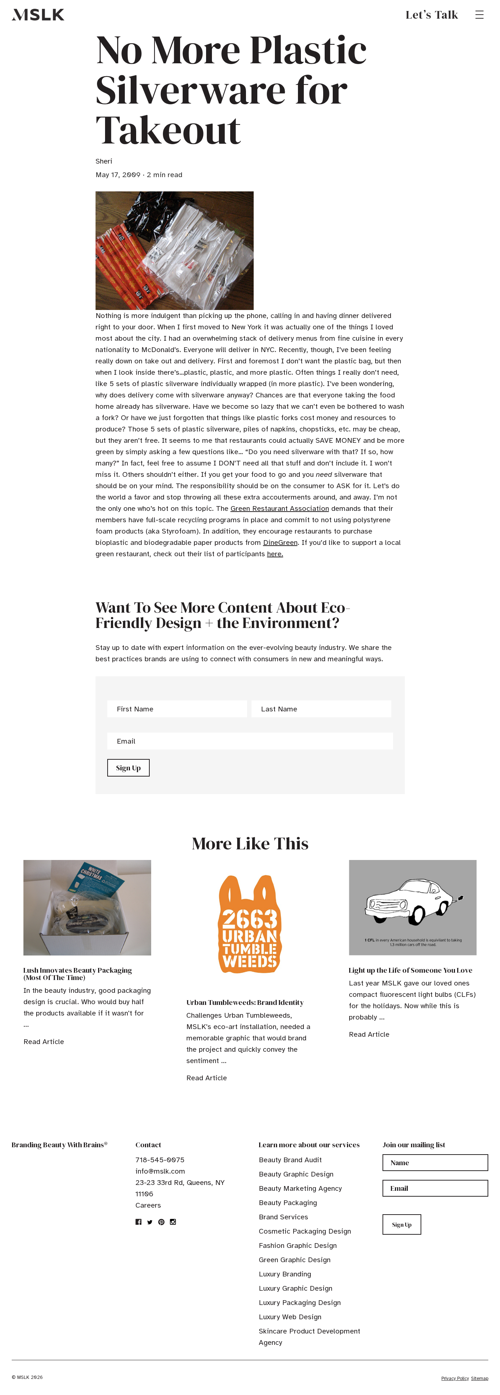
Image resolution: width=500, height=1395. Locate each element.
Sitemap (479, 1378)
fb (138, 1222)
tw (150, 1222)
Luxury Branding (285, 1274)
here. (275, 553)
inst (172, 1222)
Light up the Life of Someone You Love (411, 970)
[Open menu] (479, 14)
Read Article (43, 1041)
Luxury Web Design (290, 1316)
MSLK (38, 14)
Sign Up (128, 768)
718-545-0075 (159, 1159)
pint (161, 1222)
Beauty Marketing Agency (300, 1188)
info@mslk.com (160, 1171)
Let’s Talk (432, 14)
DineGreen (280, 542)
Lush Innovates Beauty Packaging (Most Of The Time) (77, 974)
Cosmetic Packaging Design (305, 1231)
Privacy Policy (455, 1378)
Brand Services (283, 1217)
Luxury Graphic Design (295, 1288)
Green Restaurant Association (280, 508)
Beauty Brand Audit (290, 1159)
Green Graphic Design (295, 1259)
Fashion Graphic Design (298, 1245)
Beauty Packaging (288, 1202)
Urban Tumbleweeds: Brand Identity (245, 1002)
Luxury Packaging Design (300, 1302)
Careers (148, 1205)
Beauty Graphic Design (296, 1174)
